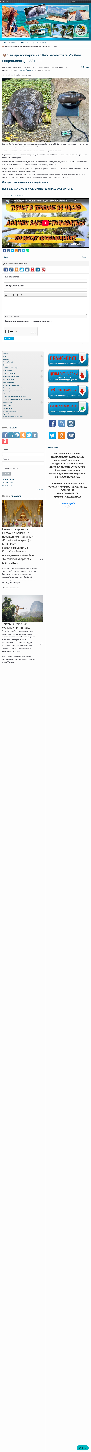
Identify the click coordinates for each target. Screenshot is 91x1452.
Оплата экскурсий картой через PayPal (14, 396)
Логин (5, 450)
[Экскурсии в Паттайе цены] (68, 382)
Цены (4, 356)
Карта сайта (6, 414)
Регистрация (7, 485)
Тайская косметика (8, 382)
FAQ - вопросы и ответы (10, 411)
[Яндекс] (5, 441)
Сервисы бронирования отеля (12, 391)
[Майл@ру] (17, 435)
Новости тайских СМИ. (25, 70)
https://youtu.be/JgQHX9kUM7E (13, 195)
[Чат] (68, 415)
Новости (24, 42)
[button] (22, 513)
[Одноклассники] (23, 435)
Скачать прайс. (67, 490)
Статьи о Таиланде (9, 373)
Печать (86, 67)
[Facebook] (5, 435)
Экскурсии (6, 359)
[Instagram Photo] (13, 294)
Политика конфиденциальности (13, 417)
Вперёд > (85, 257)
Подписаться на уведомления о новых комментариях (28, 321)
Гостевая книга (7, 408)
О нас (4, 394)
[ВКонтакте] (35, 435)
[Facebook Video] (10, 294)
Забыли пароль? (8, 479)
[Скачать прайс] (68, 366)
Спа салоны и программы (11, 385)
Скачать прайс (7, 405)
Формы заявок (7, 370)
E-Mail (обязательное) (14, 286)
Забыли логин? (7, 482)
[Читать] (52, 436)
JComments (85, 344)
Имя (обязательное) (13, 277)
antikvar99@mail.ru (67, 480)
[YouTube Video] (6, 294)
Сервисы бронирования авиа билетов (15, 388)
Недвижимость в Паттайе (11, 376)
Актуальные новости (38, 42)
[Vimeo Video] (17, 294)
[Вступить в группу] (52, 423)
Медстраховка (7, 402)
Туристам (14, 42)
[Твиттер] (29, 435)
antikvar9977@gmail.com (67, 483)
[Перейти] (61, 423)
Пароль (6, 459)
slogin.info (39, 489)
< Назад (5, 257)
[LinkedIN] (11, 435)
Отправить (8, 338)
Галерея (5, 353)
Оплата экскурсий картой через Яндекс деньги (17, 399)
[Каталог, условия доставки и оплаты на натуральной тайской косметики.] (68, 399)
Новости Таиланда (8, 379)
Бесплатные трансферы (10, 368)
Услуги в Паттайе (8, 362)
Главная (5, 42)
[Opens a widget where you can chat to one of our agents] (83, 1448)
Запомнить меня (11, 468)
